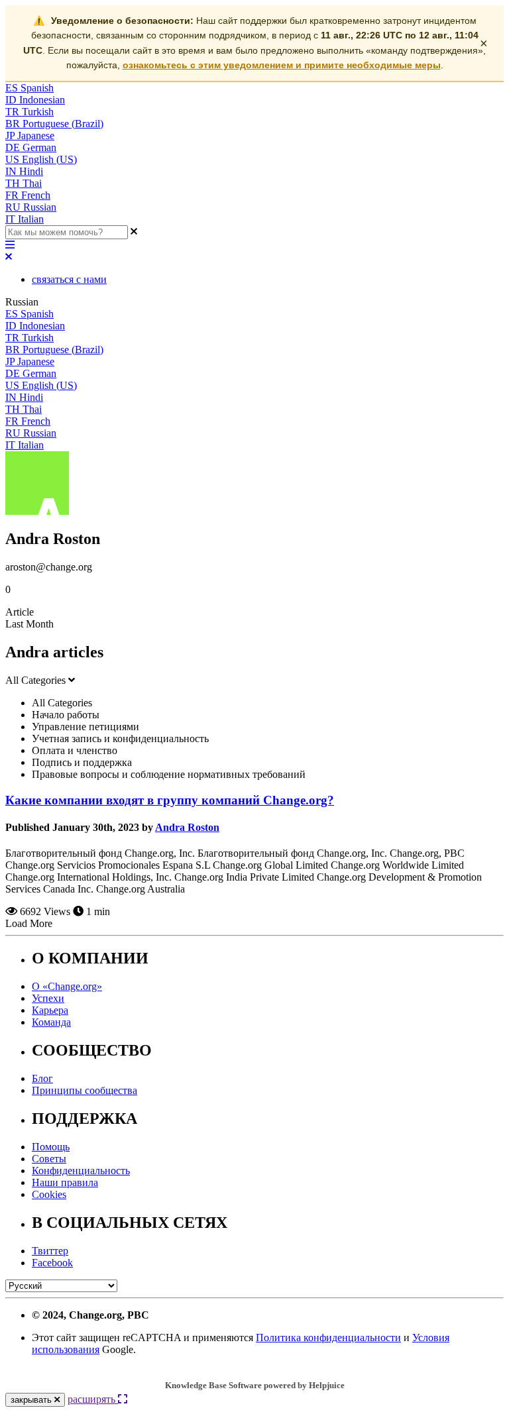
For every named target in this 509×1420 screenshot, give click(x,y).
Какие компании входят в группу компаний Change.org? (169, 800)
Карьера (50, 1010)
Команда (51, 1022)
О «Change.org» (67, 986)
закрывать (32, 1400)
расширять (93, 1399)
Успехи (48, 998)
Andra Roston (187, 827)
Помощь (51, 1146)
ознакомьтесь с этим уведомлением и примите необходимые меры (282, 65)
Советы (49, 1158)
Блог (42, 1078)
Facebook (52, 1262)
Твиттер (50, 1250)
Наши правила (65, 1182)
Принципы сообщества (84, 1090)
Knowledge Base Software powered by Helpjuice (255, 1385)
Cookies (49, 1194)
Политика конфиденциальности (328, 1337)
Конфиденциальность (81, 1170)
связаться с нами (69, 279)
